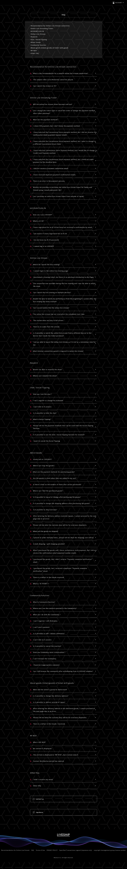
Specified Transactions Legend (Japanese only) (75, 850)
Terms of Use (40, 850)
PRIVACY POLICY (52, 850)
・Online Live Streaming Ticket (41, 28)
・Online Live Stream (38, 34)
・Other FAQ (34, 53)
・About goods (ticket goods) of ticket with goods (49, 48)
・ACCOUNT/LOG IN (37, 31)
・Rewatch (33, 37)
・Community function (38, 45)
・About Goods (35, 42)
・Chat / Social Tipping (38, 39)
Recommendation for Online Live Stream (15, 850)
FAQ (32, 850)
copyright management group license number (110, 850)
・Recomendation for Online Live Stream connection (50, 26)
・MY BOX (33, 50)
